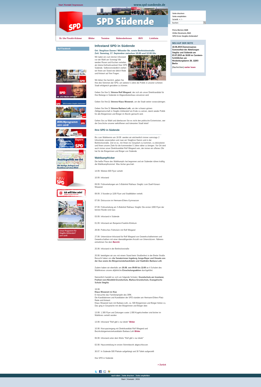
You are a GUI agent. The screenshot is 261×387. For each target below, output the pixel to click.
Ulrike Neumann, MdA (181, 33)
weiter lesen (190, 67)
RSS (138, 379)
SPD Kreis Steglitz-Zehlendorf (185, 36)
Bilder (132, 322)
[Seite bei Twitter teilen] (96, 372)
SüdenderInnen (124, 38)
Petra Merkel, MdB (180, 30)
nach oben (115, 376)
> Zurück (162, 365)
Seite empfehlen (179, 16)
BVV (141, 38)
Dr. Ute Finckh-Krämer (70, 38)
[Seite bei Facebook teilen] (100, 372)
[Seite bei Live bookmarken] (109, 372)
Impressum (77, 5)
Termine (105, 38)
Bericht (116, 242)
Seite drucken (178, 13)
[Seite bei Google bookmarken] (104, 372)
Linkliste (153, 38)
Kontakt (67, 5)
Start (60, 5)
